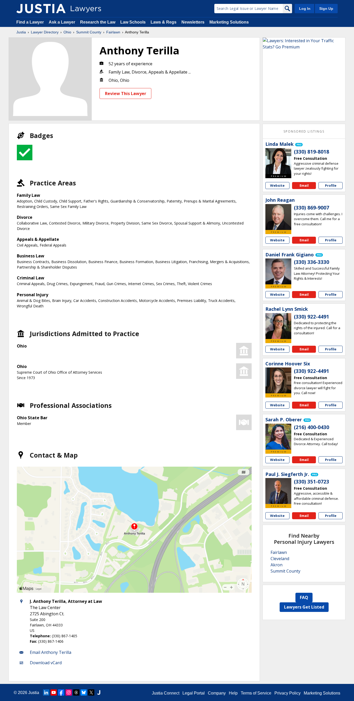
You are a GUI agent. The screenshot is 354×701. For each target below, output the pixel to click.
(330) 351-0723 (311, 481)
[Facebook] (61, 692)
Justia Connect (165, 693)
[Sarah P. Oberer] (278, 437)
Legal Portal (193, 693)
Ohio (67, 32)
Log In (304, 8)
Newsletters (192, 22)
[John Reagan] (278, 217)
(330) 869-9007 (311, 207)
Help (233, 693)
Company (217, 693)
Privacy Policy (287, 693)
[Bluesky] (84, 692)
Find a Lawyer (30, 22)
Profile (330, 185)
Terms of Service (256, 693)
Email (304, 185)
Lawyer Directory (45, 32)
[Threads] (76, 692)
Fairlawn (113, 32)
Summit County (88, 32)
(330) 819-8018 (311, 151)
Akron (276, 565)
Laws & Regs (163, 22)
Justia (21, 32)
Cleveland (280, 558)
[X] (91, 692)
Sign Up (326, 8)
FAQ (304, 597)
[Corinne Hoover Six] (278, 380)
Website (277, 185)
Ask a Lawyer (62, 22)
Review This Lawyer (125, 93)
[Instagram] (69, 692)
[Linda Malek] (278, 161)
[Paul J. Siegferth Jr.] (278, 491)
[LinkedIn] (46, 692)
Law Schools (133, 22)
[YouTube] (54, 692)
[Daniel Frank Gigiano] (278, 271)
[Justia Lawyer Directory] (41, 8)
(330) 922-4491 (311, 316)
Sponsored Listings (304, 131)
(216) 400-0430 (311, 427)
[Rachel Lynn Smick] (278, 326)
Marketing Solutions (229, 22)
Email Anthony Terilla (50, 652)
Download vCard (46, 663)
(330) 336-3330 (311, 262)
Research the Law (97, 22)
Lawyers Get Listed (304, 607)
